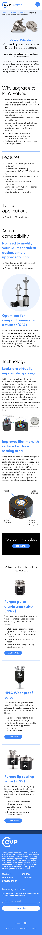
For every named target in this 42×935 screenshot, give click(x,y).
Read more (27, 869)
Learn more (13, 653)
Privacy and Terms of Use (27, 928)
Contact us (21, 546)
